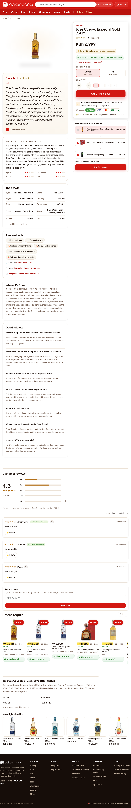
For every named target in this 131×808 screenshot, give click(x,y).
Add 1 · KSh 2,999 (100, 94)
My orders (97, 784)
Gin (31, 774)
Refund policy (120, 774)
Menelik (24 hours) (80, 769)
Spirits (32, 12)
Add (20, 622)
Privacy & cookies (122, 765)
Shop (5, 18)
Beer (23, 12)
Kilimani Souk (78, 765)
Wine (5, 12)
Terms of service (121, 769)
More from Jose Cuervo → (16, 707)
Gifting (80, 12)
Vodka (32, 778)
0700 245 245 (78, 778)
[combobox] (65, 4)
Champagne (44, 12)
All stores (76, 774)
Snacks (67, 12)
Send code (65, 605)
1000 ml (6, 703)
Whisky (14, 12)
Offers (89, 12)
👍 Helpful (11, 532)
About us (97, 765)
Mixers (57, 12)
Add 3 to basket (101, 167)
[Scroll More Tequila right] (126, 614)
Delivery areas (99, 776)
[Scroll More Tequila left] (120, 614)
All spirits (55, 765)
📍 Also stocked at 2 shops (88, 62)
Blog (95, 780)
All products (56, 769)
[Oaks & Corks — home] (18, 4)
